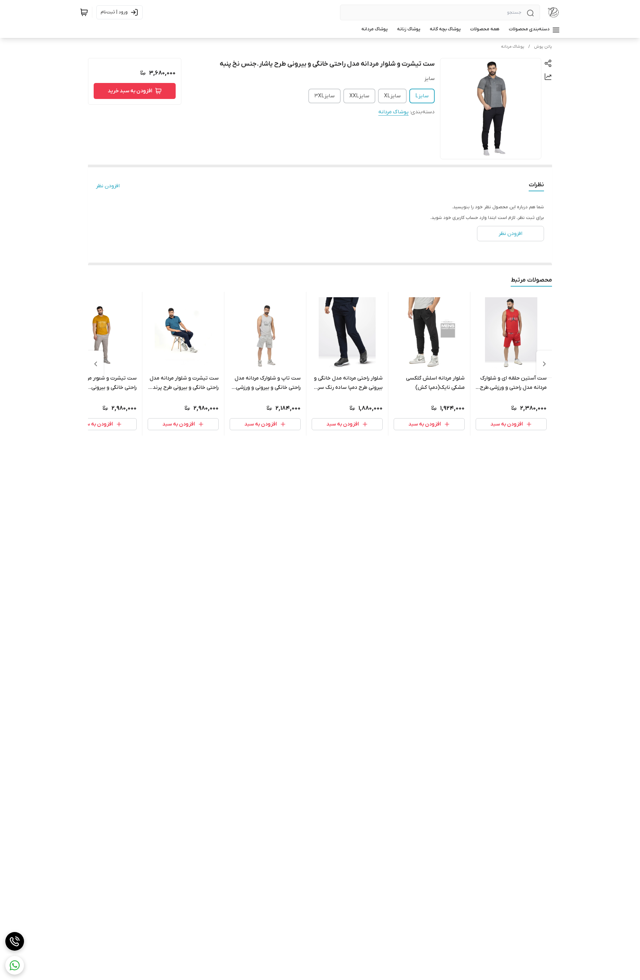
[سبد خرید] (84, 12)
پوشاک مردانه (512, 46)
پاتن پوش (543, 46)
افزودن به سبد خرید (130, 91)
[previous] (544, 364)
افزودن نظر (108, 186)
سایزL (422, 96)
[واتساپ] (14, 965)
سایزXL (392, 96)
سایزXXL (359, 96)
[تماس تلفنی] (14, 941)
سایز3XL (324, 96)
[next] (96, 364)
